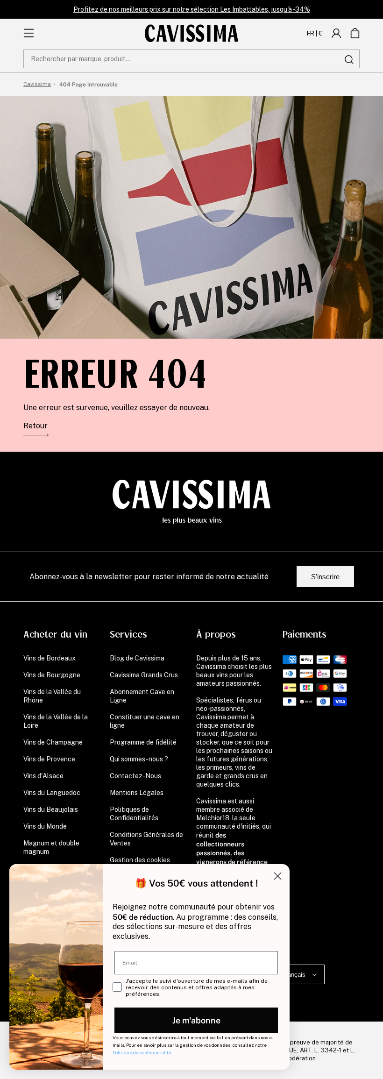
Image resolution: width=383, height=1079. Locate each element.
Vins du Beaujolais (50, 809)
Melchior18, (213, 818)
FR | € (314, 33)
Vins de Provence (49, 759)
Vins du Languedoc (51, 792)
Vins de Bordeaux (49, 658)
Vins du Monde (45, 826)
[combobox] (191, 59)
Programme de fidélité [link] (143, 742)
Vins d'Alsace (43, 776)
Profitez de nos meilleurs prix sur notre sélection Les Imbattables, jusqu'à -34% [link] (191, 9)
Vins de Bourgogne (51, 675)
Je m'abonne (196, 1020)
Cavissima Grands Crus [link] (144, 675)
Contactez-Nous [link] (135, 776)
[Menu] (29, 33)
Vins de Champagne (53, 742)
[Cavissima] (191, 33)
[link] (336, 33)
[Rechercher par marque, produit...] (349, 59)
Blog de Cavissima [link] (137, 658)
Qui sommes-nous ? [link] (139, 759)
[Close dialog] (278, 876)
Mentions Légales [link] (136, 792)
